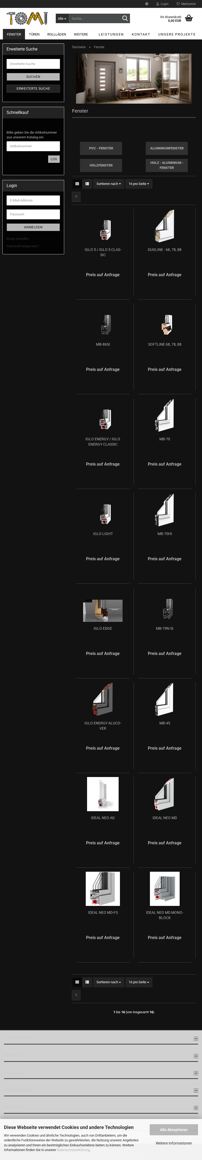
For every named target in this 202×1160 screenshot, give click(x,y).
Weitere (81, 34)
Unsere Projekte (177, 34)
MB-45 (164, 723)
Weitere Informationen (174, 1143)
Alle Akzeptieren (174, 1130)
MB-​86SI (103, 344)
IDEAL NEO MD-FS (103, 912)
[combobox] (108, 184)
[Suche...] (125, 18)
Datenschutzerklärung (73, 1150)
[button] (146, 4)
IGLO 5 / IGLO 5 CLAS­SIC (103, 252)
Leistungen (111, 34)
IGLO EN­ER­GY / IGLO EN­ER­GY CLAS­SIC (102, 441)
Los (54, 159)
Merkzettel (188, 4)
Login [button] (164, 4)
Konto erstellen (18, 239)
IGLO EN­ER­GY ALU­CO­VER (102, 725)
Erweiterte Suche (33, 88)
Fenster (14, 34)
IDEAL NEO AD (103, 818)
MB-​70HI (165, 534)
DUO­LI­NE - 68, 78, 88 (164, 250)
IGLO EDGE (103, 628)
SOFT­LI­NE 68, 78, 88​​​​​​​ (164, 344)
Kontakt (141, 34)
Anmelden (33, 227)
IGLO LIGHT (103, 534)
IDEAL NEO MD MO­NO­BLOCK (164, 915)
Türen (34, 34)
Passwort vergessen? (23, 246)
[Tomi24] (27, 18)
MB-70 (164, 439)
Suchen (33, 77)
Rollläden (56, 34)
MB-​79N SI (164, 628)
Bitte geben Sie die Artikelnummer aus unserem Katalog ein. (32, 134)
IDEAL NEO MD (165, 818)
